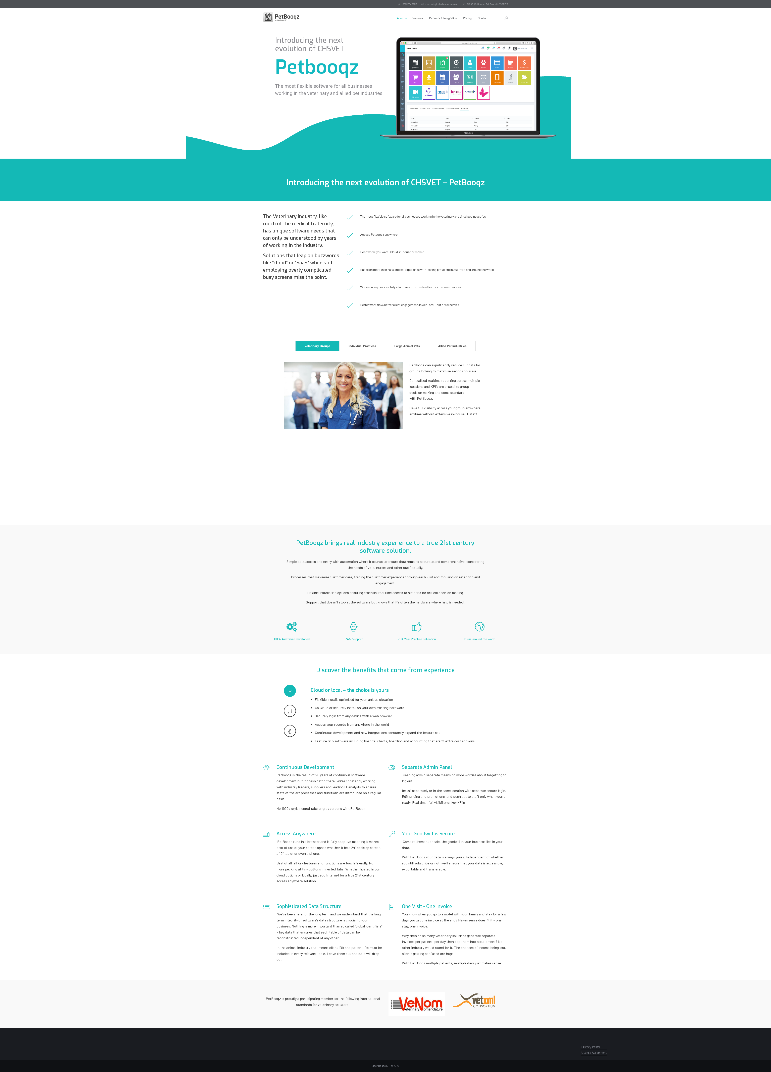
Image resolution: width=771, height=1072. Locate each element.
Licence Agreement (594, 1053)
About (400, 18)
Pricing (467, 18)
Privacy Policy (590, 1047)
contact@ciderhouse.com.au (441, 4)
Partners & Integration (443, 18)
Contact (482, 18)
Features (417, 18)
